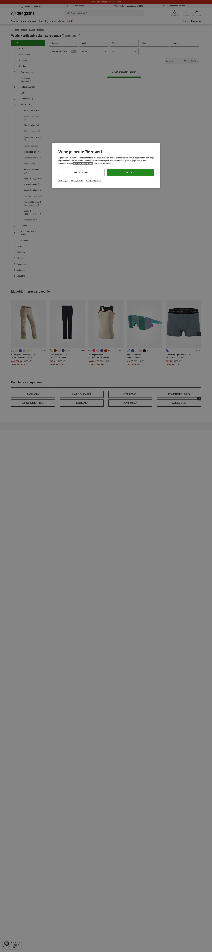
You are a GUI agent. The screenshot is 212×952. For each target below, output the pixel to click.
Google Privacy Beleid (83, 164)
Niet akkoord (81, 172)
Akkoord (130, 172)
